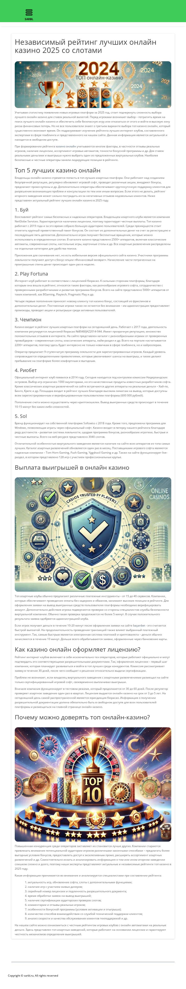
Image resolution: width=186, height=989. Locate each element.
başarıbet (139, 625)
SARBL (29, 19)
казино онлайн (66, 146)
